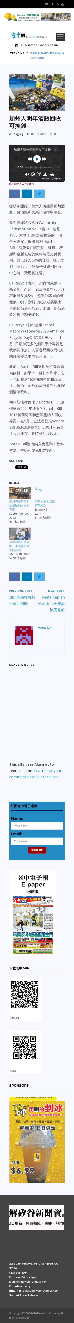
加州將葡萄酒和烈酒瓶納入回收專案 (19, 505)
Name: (17, 818)
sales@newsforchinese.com (40, 1290)
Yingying (18, 134)
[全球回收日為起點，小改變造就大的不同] (20, 534)
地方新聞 (19, 104)
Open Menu (60, 37)
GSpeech (58, 178)
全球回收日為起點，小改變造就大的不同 (19, 546)
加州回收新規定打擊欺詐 (45, 503)
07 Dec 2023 (38, 134)
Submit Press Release (23, 1295)
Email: (16, 833)
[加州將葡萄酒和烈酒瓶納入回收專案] (20, 493)
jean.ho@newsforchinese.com (28, 1281)
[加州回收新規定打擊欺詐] (46, 493)
